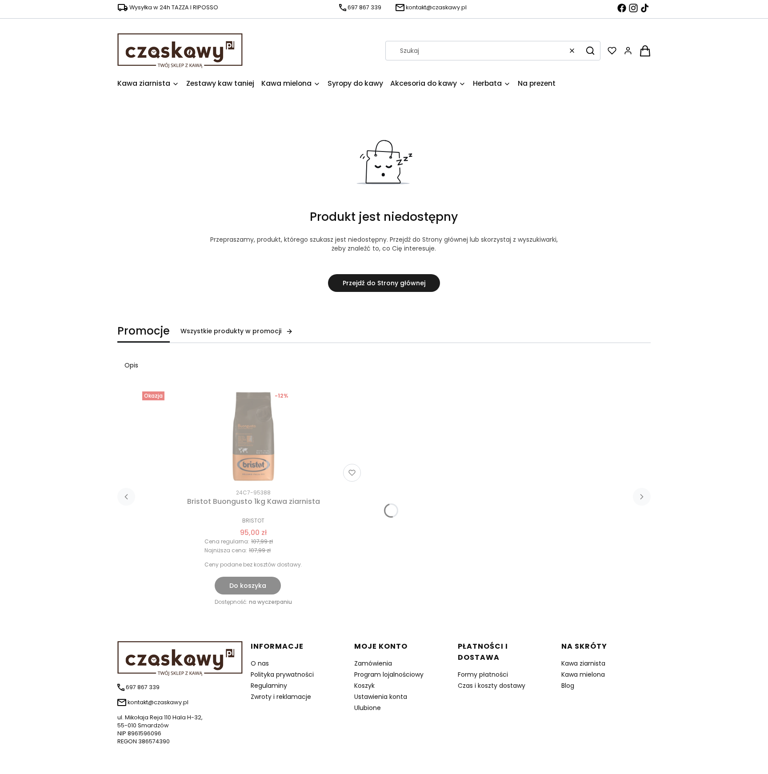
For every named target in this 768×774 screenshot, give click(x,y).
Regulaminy (269, 685)
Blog (567, 685)
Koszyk (364, 685)
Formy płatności (483, 674)
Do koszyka (247, 585)
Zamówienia (373, 663)
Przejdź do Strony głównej (384, 283)
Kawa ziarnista (583, 663)
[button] (590, 50)
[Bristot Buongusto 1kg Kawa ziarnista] (253, 436)
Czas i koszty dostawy (491, 685)
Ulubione (367, 707)
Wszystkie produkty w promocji (230, 331)
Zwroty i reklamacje (281, 696)
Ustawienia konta (380, 696)
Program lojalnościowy (389, 674)
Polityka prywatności (282, 674)
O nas (260, 663)
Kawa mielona (583, 674)
